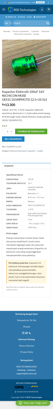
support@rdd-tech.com (26, 373)
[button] (3, 9)
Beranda (7, 31)
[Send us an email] (26, 333)
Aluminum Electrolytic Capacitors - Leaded (26, 151)
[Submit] (47, 23)
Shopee (26, 326)
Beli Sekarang (13, 139)
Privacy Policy (26, 352)
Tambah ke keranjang (31, 131)
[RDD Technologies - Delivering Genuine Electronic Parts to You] (22, 9)
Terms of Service (26, 345)
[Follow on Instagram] (23, 333)
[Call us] (30, 333)
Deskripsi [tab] (8, 166)
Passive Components (21, 31)
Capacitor (35, 31)
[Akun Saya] (42, 9)
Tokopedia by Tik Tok (26, 320)
